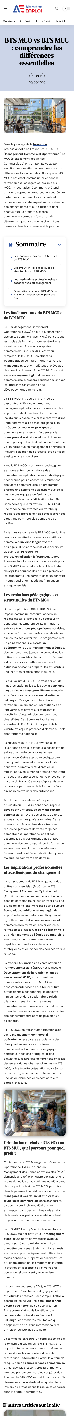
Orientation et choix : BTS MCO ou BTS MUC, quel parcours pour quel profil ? (35, 294)
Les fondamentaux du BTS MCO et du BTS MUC (35, 257)
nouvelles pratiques (35, 427)
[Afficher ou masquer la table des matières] (53, 244)
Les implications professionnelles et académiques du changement (36, 281)
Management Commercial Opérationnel (32, 154)
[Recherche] (57, 9)
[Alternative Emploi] (27, 8)
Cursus (37, 76)
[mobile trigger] (7, 8)
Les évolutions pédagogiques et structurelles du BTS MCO (34, 269)
